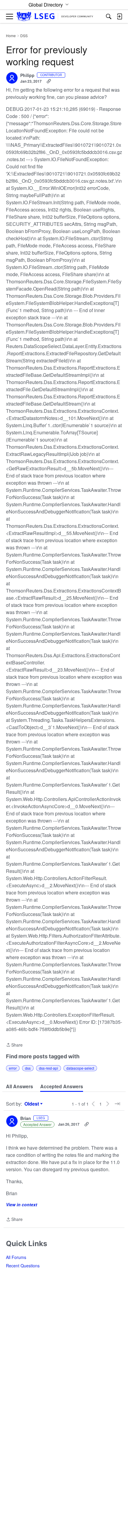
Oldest (32, 1103)
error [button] (13, 1068)
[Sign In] (119, 16)
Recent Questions (23, 1266)
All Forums (16, 1257)
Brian (25, 1118)
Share (14, 1045)
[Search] (108, 16)
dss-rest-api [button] (48, 1068)
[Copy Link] (48, 81)
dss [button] (28, 1068)
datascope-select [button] (80, 1068)
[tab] (19, 1086)
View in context (21, 1204)
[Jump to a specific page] (117, 1104)
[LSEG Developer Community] (55, 17)
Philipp (27, 75)
